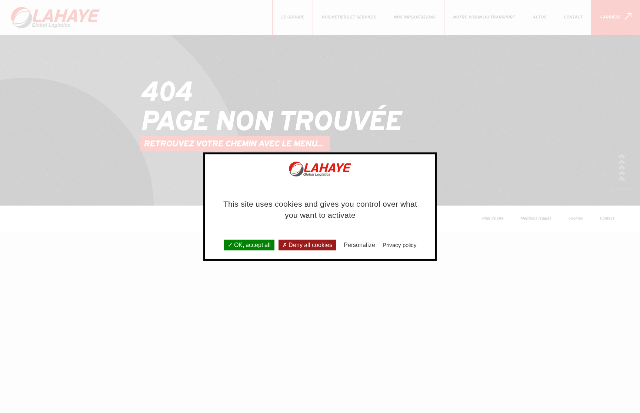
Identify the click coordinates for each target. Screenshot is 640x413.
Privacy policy (400, 245)
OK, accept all (252, 245)
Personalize (359, 245)
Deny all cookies (309, 245)
